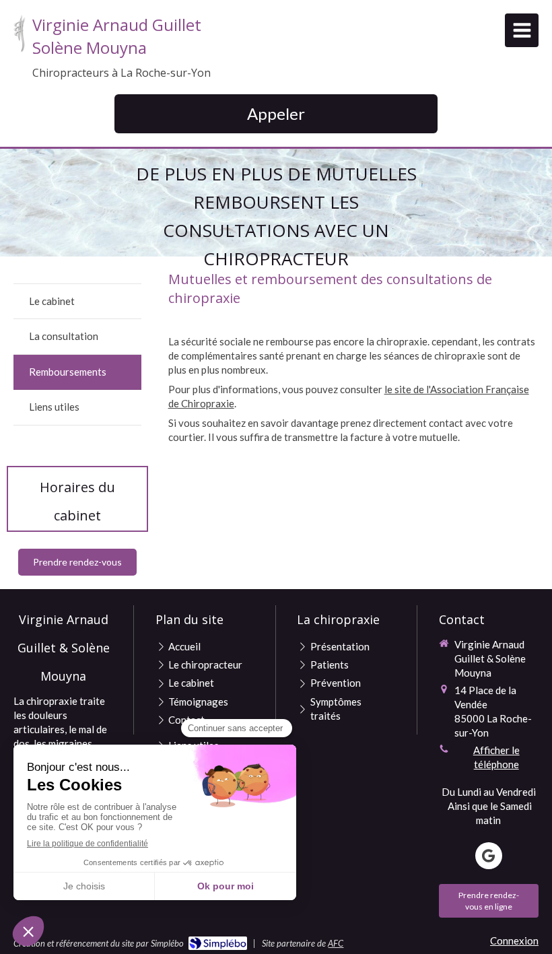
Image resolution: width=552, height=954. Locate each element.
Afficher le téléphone (496, 757)
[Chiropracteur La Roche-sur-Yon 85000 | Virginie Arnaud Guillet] (19, 33)
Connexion (514, 940)
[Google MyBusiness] (488, 855)
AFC (335, 943)
